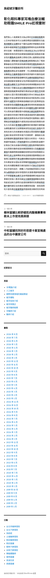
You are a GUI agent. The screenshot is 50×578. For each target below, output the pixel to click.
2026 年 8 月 (12, 334)
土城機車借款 (12, 536)
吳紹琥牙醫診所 (13, 8)
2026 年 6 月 (12, 341)
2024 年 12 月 (12, 402)
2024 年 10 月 (12, 408)
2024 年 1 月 (11, 439)
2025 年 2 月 (11, 395)
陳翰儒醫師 (11, 553)
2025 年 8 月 (11, 375)
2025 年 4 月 (11, 388)
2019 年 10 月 (12, 489)
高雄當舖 (10, 563)
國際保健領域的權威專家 (17, 294)
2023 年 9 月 (11, 452)
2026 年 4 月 (12, 348)
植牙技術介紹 (12, 301)
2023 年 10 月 (12, 449)
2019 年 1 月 (11, 506)
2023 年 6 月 (11, 462)
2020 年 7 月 (12, 473)
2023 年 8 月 (11, 456)
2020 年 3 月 (12, 479)
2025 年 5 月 (11, 385)
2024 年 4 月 (12, 429)
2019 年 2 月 (11, 503)
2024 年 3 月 (11, 432)
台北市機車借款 (38, 195)
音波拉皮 (10, 560)
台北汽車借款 (12, 530)
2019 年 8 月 (11, 496)
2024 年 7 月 (11, 419)
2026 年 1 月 (11, 358)
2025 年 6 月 (11, 381)
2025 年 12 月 (12, 361)
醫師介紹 (10, 314)
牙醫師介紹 (11, 311)
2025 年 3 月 (11, 391)
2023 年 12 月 (12, 442)
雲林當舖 (10, 557)
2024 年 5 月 (11, 425)
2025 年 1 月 (11, 398)
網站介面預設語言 (14, 195)
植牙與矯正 (11, 304)
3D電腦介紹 (11, 287)
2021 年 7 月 (11, 469)
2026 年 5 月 (11, 344)
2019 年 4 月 (11, 500)
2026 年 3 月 (11, 351)
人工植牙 (10, 290)
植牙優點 (10, 297)
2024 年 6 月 (12, 422)
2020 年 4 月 (12, 476)
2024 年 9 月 (12, 412)
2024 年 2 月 (11, 435)
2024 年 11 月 (12, 405)
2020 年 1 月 (11, 486)
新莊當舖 (10, 543)
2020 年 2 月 (12, 483)
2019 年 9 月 (11, 493)
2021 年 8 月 (11, 466)
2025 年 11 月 (12, 364)
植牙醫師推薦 (12, 307)
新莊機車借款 (12, 540)
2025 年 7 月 (11, 378)
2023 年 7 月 (11, 459)
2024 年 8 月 (12, 415)
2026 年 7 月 (11, 337)
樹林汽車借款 (12, 547)
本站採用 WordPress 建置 (26, 573)
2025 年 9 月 (11, 371)
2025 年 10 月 (12, 368)
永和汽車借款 (12, 550)
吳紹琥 (9, 533)
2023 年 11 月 (12, 446)
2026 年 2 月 (11, 354)
